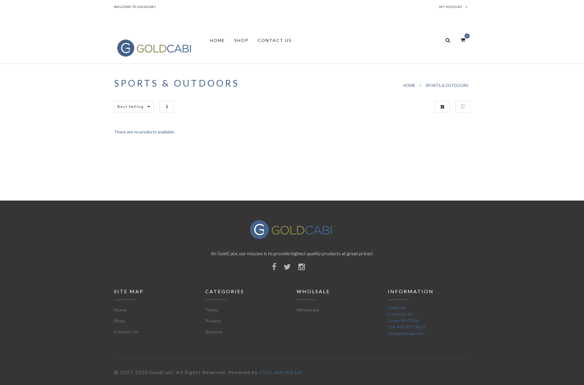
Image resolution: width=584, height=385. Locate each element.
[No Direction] (167, 106)
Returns (214, 331)
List (463, 107)
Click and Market (281, 372)
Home (120, 309)
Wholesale (308, 309)
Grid (442, 107)
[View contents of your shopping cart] (463, 39)
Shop (119, 320)
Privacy (213, 320)
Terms (212, 309)
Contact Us (126, 331)
